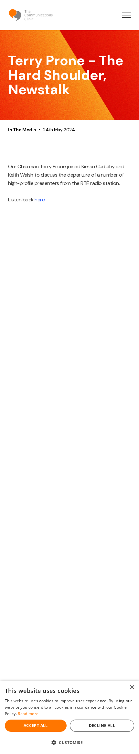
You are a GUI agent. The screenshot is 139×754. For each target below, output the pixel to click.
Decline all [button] (102, 725)
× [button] (131, 687)
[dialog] (69, 717)
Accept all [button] (36, 725)
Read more (28, 713)
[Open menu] (126, 15)
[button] (69, 743)
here (40, 199)
